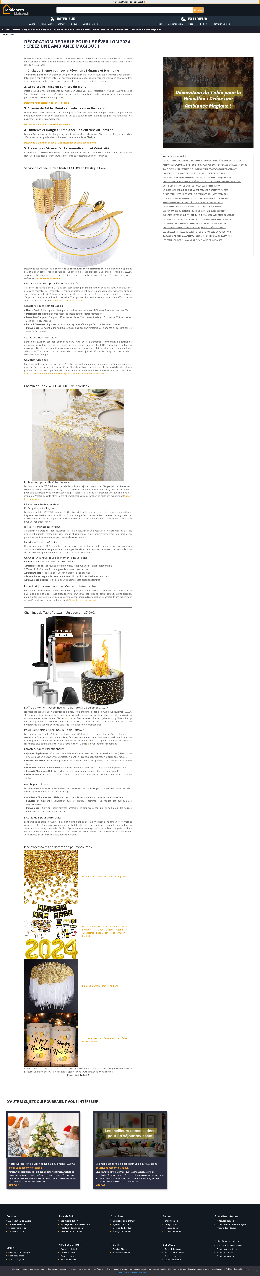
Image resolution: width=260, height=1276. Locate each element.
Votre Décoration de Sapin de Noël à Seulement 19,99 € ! (192, 185)
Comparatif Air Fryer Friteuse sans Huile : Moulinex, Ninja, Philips (197, 177)
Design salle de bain (69, 1221)
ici (66, 718)
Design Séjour (171, 1224)
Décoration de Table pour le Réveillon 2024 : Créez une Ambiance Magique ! (202, 181)
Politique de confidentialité (135, 1273)
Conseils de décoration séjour (67, 29)
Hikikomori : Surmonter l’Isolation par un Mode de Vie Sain (194, 173)
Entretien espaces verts (227, 1256)
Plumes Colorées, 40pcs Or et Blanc (100, 985)
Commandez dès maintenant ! (67, 300)
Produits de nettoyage (226, 1228)
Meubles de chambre (122, 1228)
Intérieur (16, 29)
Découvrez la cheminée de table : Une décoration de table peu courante (60, 142)
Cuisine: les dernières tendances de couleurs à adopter (192, 206)
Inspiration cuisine (16, 1231)
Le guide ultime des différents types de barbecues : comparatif (196, 198)
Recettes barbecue (173, 1256)
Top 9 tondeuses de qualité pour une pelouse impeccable (193, 202)
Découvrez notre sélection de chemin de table (47, 124)
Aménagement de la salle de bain (75, 1224)
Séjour (74, 24)
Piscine (191, 24)
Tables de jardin (67, 1256)
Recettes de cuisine (16, 1224)
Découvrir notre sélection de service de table (46, 102)
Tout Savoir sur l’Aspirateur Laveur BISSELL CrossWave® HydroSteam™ (200, 169)
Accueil (6, 29)
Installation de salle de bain (72, 1228)
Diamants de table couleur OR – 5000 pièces (104, 876)
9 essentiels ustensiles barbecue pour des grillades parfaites (195, 194)
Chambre (62, 24)
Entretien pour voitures (227, 1249)
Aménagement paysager (19, 1252)
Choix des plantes (16, 1255)
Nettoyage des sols (225, 1221)
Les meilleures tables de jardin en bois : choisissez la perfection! (197, 232)
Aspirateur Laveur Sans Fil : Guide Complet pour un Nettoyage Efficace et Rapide (205, 165)
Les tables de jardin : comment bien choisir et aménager (192, 240)
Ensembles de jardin (69, 1249)
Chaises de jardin (68, 1252)
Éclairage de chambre (122, 1231)
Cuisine (32, 24)
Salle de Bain (46, 24)
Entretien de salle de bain (71, 1231)
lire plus (14, 1185)
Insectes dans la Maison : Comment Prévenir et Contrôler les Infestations (203, 160)
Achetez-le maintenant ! (49, 278)
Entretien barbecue (173, 1259)
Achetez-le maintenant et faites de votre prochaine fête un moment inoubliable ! (64, 373)
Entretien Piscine (120, 1249)
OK (116, 1273)
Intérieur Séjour (41, 29)
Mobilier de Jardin (175, 24)
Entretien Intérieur (90, 24)
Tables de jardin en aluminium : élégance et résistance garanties (197, 236)
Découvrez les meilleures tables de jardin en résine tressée (194, 227)
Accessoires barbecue (174, 1252)
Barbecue (204, 24)
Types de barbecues (173, 1249)
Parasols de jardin (68, 1259)
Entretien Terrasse (225, 1252)
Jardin (159, 24)
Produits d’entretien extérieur (229, 1245)
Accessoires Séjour (173, 1231)
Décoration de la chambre (124, 1221)
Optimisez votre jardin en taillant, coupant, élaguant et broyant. (198, 219)
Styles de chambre (121, 1224)
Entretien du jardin (16, 1259)
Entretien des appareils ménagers (231, 1224)
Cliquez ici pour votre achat (82, 600)
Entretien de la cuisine (17, 1228)
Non (120, 1273)
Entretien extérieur (222, 24)
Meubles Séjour (171, 1228)
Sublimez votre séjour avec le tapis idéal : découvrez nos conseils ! (198, 215)
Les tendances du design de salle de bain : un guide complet (194, 211)
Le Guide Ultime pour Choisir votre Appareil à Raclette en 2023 (195, 190)
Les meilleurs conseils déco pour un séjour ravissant (126, 1163)
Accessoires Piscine (121, 1252)
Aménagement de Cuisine (19, 1221)
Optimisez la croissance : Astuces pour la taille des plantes (194, 223)
